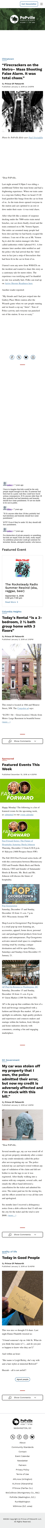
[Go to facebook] (19, 1437)
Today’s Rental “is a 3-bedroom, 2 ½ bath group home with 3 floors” (22, 624)
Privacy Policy (22, 1469)
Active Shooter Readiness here (18, 283)
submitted (9, 814)
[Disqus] (22, 448)
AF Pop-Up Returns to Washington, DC (20, 986)
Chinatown (8, 59)
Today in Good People (21, 1258)
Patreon (22, 1465)
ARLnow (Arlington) (22, 1479)
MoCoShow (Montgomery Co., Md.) (23, 1492)
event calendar (26, 814)
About (23, 1442)
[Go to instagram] (26, 1437)
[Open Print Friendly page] (33, 357)
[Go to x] (12, 1437)
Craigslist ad (23, 708)
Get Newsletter (29, 4)
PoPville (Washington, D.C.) (23, 1497)
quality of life (9, 1251)
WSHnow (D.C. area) (22, 1506)
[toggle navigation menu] (41, 4)
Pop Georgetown (9, 905)
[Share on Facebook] (12, 357)
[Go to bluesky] (32, 1437)
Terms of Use (22, 1474)
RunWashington (22, 1501)
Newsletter (22, 1460)
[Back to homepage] (8, 4)
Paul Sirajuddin (36, 137)
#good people (22, 1379)
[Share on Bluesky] (26, 357)
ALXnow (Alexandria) (22, 1483)
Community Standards (23, 1447)
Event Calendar (22, 1456)
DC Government (11, 1060)
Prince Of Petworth (14, 84)
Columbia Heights (12, 611)
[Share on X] (19, 357)
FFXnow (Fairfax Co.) (22, 1488)
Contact (22, 1451)
